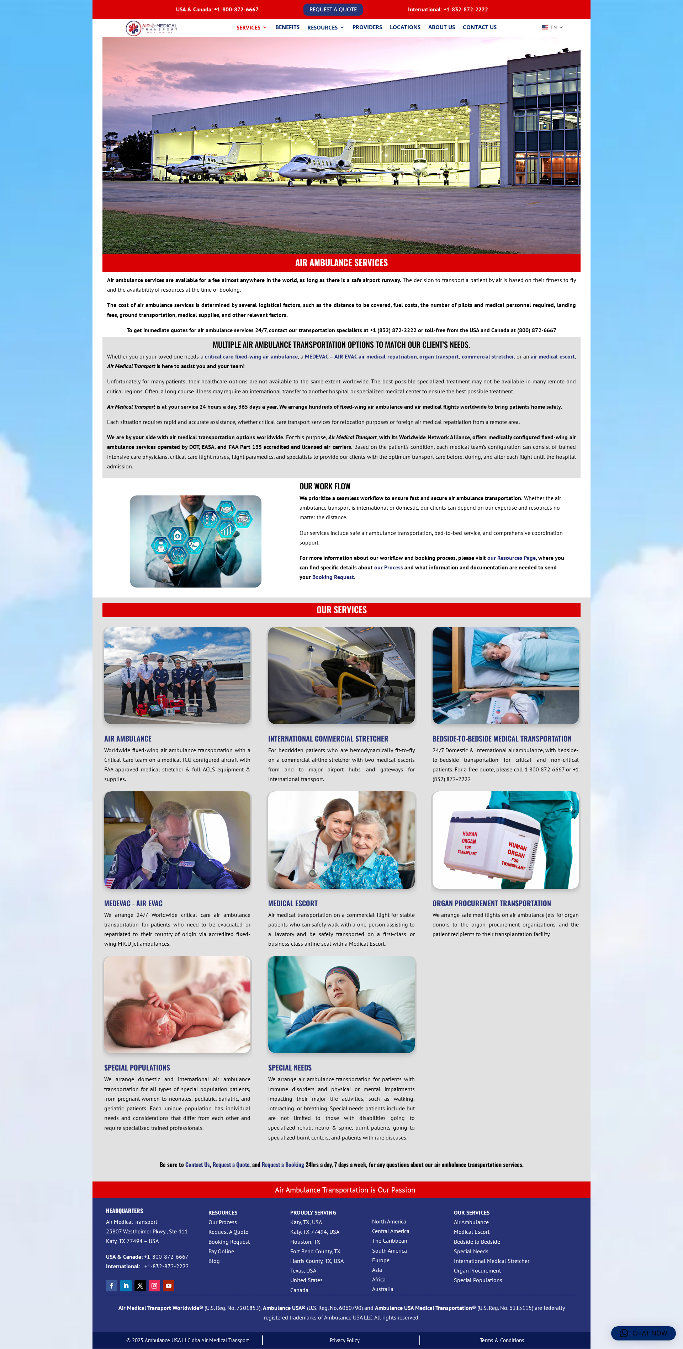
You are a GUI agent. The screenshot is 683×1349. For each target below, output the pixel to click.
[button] (643, 1333)
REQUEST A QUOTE (333, 9)
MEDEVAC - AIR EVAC (133, 903)
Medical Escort (471, 1231)
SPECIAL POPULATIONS (137, 1067)
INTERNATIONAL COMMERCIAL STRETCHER (328, 738)
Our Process (222, 1222)
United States (306, 1280)
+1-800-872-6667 (236, 9)
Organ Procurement (477, 1270)
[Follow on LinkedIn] (126, 1285)
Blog (214, 1260)
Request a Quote (231, 1164)
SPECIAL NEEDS (290, 1067)
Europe (381, 1260)
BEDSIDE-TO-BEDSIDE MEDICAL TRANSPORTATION (502, 738)
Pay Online (221, 1251)
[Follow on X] (140, 1285)
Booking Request (333, 576)
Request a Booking (283, 1164)
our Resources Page (511, 557)
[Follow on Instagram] (154, 1285)
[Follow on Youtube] (168, 1285)
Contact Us (197, 1164)
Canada (299, 1290)
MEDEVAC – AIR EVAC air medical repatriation (361, 356)
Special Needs (471, 1251)
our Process (388, 567)
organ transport (439, 356)
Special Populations (478, 1280)
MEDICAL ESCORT (293, 903)
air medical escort (553, 356)
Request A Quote (228, 1231)
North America (389, 1221)
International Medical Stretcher (491, 1260)
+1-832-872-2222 (466, 9)
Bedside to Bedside (477, 1241)
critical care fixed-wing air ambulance (251, 356)
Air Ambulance (471, 1222)
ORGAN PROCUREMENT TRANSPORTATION (492, 903)
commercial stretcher (488, 356)
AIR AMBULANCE (128, 738)
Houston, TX (305, 1241)
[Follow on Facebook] (111, 1285)
